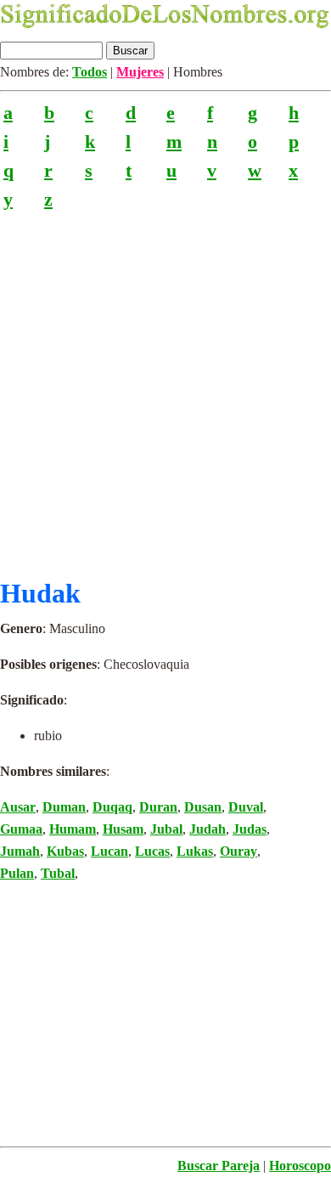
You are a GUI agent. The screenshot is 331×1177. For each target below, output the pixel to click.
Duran (158, 807)
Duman (64, 807)
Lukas (195, 851)
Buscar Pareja (218, 1165)
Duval (245, 807)
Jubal (166, 829)
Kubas (65, 851)
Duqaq (112, 807)
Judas (249, 829)
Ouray (238, 851)
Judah (207, 829)
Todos (89, 72)
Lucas (152, 851)
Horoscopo (300, 1165)
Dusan (203, 807)
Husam (123, 829)
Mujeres (140, 72)
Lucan (109, 851)
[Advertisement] (165, 387)
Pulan (17, 873)
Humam (72, 829)
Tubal (58, 873)
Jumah (20, 851)
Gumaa (21, 829)
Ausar (18, 807)
